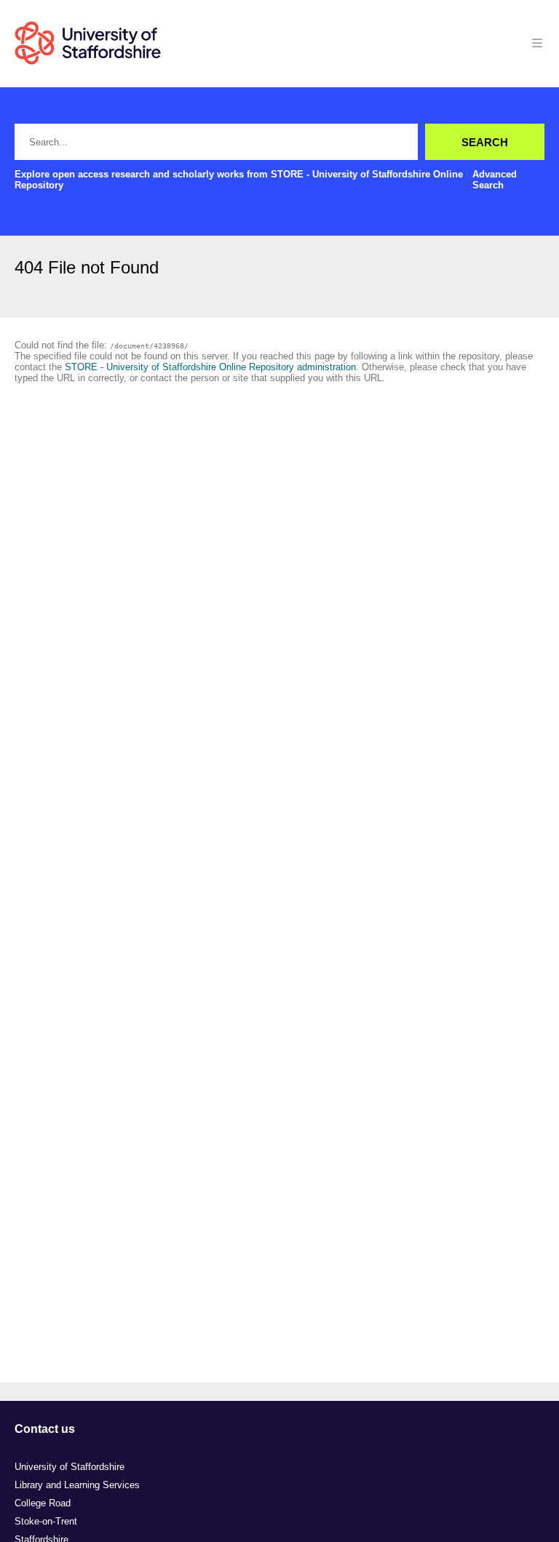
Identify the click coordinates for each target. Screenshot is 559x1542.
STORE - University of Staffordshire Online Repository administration (210, 366)
